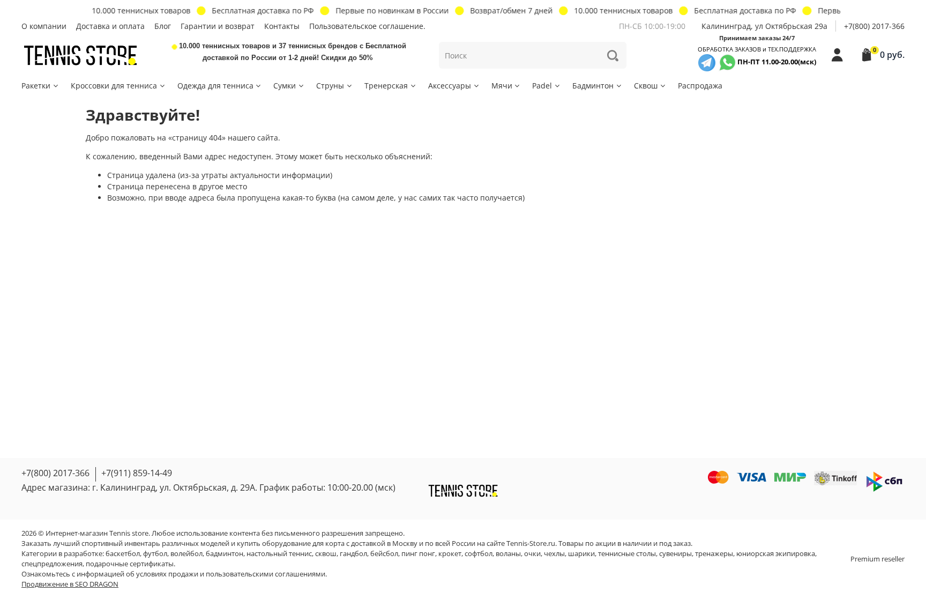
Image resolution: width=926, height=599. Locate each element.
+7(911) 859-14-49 (136, 473)
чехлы (554, 553)
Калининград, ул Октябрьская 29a (764, 26)
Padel (542, 85)
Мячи (501, 85)
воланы (508, 553)
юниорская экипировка (775, 553)
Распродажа (700, 85)
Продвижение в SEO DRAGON (69, 584)
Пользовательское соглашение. (367, 26)
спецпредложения (52, 563)
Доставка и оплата (110, 26)
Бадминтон (593, 85)
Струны (330, 85)
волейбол (186, 553)
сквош (326, 553)
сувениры (675, 553)
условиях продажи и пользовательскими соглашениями (230, 574)
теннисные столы (627, 553)
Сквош (646, 85)
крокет (449, 553)
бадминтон (224, 553)
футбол (155, 553)
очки (532, 553)
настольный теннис (279, 553)
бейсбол (384, 553)
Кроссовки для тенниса (114, 85)
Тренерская (386, 85)
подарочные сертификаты (130, 563)
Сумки (284, 85)
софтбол (478, 553)
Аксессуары (449, 85)
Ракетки (35, 85)
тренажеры (714, 553)
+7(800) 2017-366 (874, 26)
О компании (43, 26)
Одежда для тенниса (215, 85)
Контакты (282, 26)
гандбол (353, 553)
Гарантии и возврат (218, 26)
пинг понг (418, 553)
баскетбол (123, 553)
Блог (162, 26)
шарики (581, 553)
